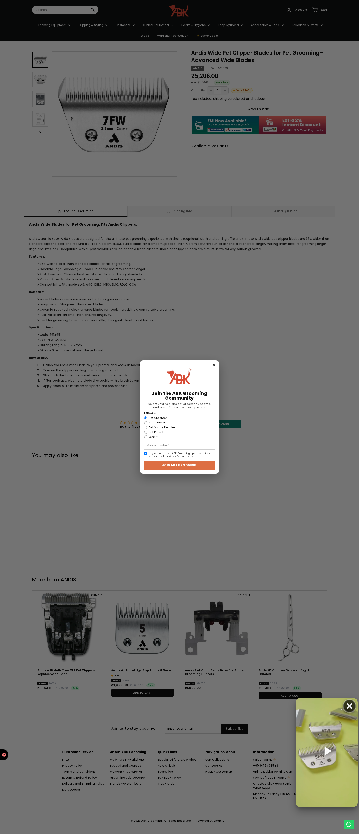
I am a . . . (151, 413)
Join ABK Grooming (179, 465)
